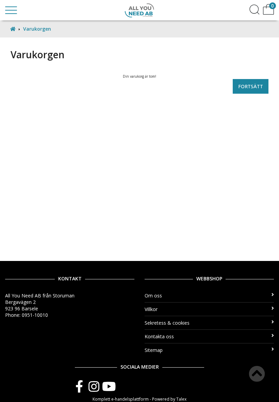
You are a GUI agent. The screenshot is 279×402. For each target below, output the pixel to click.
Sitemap (154, 350)
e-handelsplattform (130, 399)
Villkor (151, 309)
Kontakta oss (159, 336)
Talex (181, 399)
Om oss (153, 295)
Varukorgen (37, 29)
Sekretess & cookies (167, 323)
